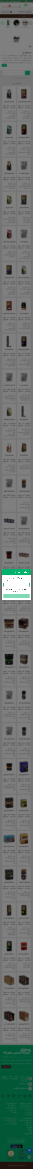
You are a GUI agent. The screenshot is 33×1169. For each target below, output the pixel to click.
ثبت (16, 596)
